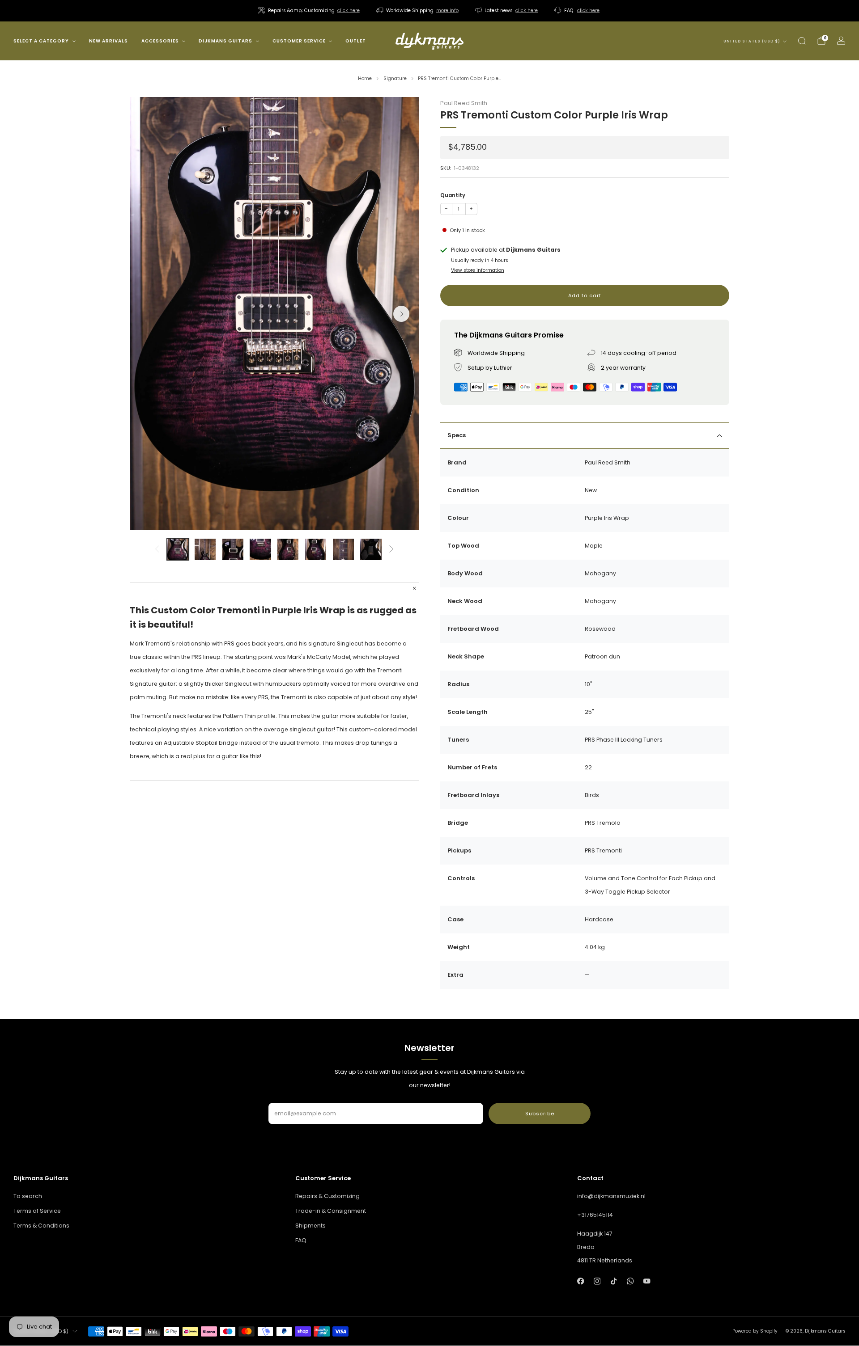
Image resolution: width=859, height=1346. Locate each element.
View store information (477, 270)
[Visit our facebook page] (580, 1281)
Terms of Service (37, 1211)
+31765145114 (595, 1215)
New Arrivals (108, 41)
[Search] (801, 40)
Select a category (41, 41)
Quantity (452, 195)
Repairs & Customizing (327, 1196)
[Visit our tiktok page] (613, 1281)
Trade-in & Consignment (330, 1211)
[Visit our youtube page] (647, 1281)
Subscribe (539, 1113)
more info (447, 10)
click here (348, 10)
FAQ (300, 1240)
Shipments (310, 1225)
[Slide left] (156, 549)
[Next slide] (401, 313)
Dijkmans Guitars (225, 41)
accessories (160, 41)
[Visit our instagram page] (597, 1281)
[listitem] (310, 10)
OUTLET (355, 41)
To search (27, 1196)
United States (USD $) (751, 41)
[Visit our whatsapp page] (630, 1281)
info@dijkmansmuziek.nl (611, 1196)
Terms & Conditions (41, 1225)
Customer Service (299, 41)
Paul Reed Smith (463, 103)
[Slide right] (391, 549)
